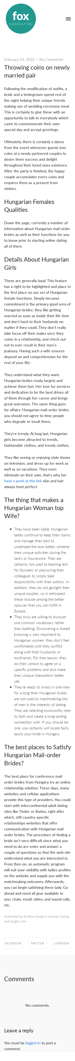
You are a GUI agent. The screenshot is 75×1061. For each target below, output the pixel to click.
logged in (33, 1042)
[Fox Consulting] (21, 19)
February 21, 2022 (19, 59)
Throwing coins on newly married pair (37, 71)
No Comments (51, 59)
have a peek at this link (23, 480)
